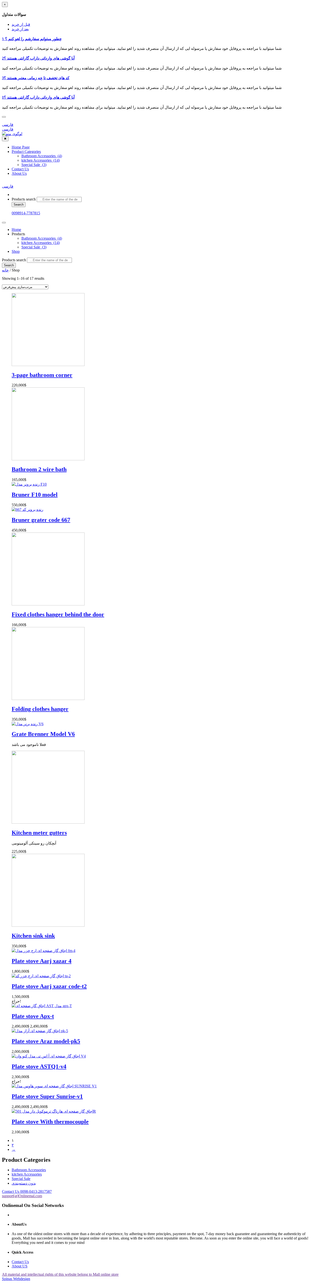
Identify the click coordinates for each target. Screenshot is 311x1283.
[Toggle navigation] (4, 222)
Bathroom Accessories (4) (41, 156)
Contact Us (20, 169)
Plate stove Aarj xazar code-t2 (49, 986)
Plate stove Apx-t (33, 1016)
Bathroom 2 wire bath (39, 469)
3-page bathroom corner (42, 375)
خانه (5, 270)
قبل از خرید (21, 24)
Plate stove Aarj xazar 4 (41, 961)
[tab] (155, 38)
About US (19, 1266)
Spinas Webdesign (16, 1279)
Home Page (21, 147)
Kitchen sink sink (33, 936)
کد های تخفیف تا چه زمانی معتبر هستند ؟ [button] (35, 78)
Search (19, 204)
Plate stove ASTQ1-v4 (39, 1066)
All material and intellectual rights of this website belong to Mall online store (60, 1274)
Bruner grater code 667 (41, 520)
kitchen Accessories (27, 1174)
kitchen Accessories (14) (40, 160)
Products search (24, 199)
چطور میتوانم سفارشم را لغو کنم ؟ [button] (32, 39)
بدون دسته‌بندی (24, 1183)
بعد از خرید (20, 29)
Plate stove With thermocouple (50, 1121)
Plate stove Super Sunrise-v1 (47, 1096)
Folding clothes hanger (40, 709)
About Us (19, 173)
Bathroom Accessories (29, 1170)
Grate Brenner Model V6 (43, 734)
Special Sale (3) (33, 165)
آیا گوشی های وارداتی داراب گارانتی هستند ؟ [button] (38, 58)
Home (16, 229)
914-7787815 (26, 213)
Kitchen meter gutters (39, 832)
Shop (16, 251)
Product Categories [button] (26, 151)
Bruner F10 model (35, 494)
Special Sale (21, 1179)
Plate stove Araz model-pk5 (46, 1041)
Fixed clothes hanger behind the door (58, 614)
